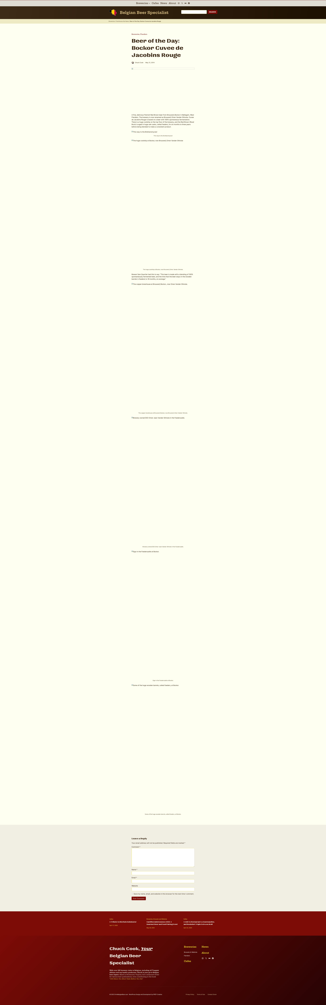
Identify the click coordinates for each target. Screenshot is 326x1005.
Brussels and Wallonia (160, 919)
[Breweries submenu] (149, 3)
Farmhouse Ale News (122, 21)
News (205, 946)
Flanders (143, 34)
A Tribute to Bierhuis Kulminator (123, 922)
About (205, 952)
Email (134, 878)
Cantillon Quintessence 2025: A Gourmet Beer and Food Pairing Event (162, 923)
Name (134, 870)
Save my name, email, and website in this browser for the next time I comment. (164, 894)
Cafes (111, 919)
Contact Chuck (212, 994)
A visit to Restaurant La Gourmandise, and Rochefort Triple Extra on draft (199, 923)
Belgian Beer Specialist (144, 12)
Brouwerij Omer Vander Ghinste (176, 117)
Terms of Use (201, 994)
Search (212, 12)
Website (135, 886)
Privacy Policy (190, 994)
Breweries (112, 21)
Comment (136, 847)
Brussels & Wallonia (190, 952)
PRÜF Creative (157, 994)
